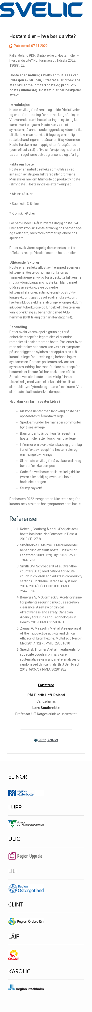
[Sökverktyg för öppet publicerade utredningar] (41, 9)
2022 (42, 740)
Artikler (52, 740)
